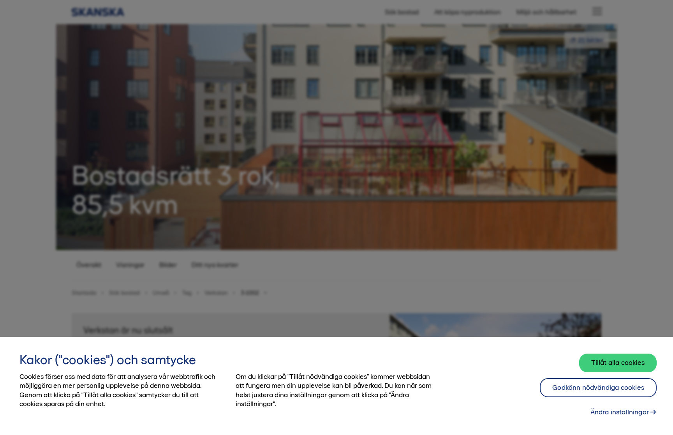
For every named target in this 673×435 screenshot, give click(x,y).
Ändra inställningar (619, 411)
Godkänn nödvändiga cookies (598, 387)
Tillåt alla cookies (618, 362)
